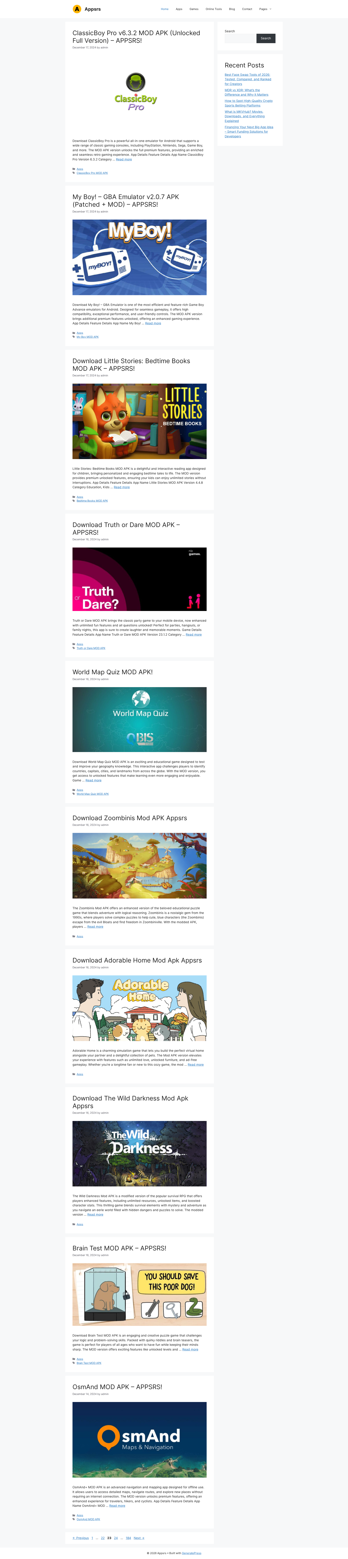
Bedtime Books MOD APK (92, 500)
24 (116, 1538)
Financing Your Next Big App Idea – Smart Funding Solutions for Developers (249, 131)
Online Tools (214, 9)
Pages (263, 9)
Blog (232, 9)
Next (139, 1538)
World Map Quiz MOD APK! (112, 672)
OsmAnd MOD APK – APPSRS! (117, 1387)
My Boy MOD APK (88, 336)
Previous (80, 1538)
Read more (124, 159)
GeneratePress (191, 1553)
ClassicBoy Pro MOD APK (92, 172)
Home (165, 9)
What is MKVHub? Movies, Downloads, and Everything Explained (245, 116)
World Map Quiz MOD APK (93, 793)
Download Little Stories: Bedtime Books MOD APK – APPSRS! (131, 364)
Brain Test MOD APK (89, 1362)
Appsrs (93, 9)
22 (103, 1538)
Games (194, 9)
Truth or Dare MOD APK (91, 648)
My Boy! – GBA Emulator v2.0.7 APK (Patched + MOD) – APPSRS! (125, 200)
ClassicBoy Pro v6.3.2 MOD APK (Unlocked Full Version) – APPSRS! (136, 36)
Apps (179, 9)
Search (230, 31)
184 (129, 1538)
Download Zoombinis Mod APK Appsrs (129, 818)
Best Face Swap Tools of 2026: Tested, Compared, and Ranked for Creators (248, 79)
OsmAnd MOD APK (88, 1519)
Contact (247, 9)
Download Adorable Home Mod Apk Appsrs (137, 960)
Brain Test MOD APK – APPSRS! (119, 1248)
